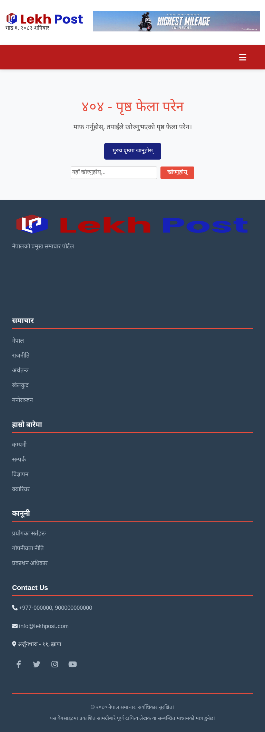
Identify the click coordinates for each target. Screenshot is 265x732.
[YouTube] (72, 664)
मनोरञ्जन (22, 401)
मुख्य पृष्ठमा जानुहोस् (132, 151)
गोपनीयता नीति (28, 549)
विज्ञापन (20, 475)
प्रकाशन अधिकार (30, 564)
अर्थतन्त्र (20, 371)
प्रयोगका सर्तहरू (29, 534)
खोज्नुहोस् (177, 172)
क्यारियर (21, 490)
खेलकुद (20, 386)
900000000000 (73, 608)
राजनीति (21, 356)
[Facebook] (18, 664)
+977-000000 (35, 608)
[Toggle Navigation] (243, 57)
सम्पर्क (19, 460)
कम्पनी (19, 445)
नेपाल (18, 341)
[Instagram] (54, 664)
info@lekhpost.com (44, 626)
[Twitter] (36, 664)
